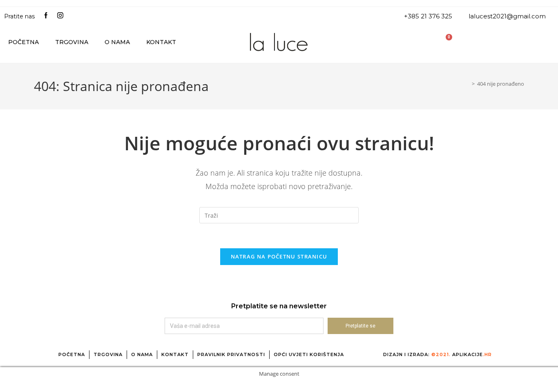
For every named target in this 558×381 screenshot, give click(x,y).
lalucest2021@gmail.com (507, 16)
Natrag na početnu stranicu (279, 256)
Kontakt (161, 42)
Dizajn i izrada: (437, 354)
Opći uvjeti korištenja (309, 354)
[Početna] (467, 83)
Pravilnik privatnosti (231, 354)
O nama (117, 42)
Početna (23, 42)
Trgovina (71, 42)
